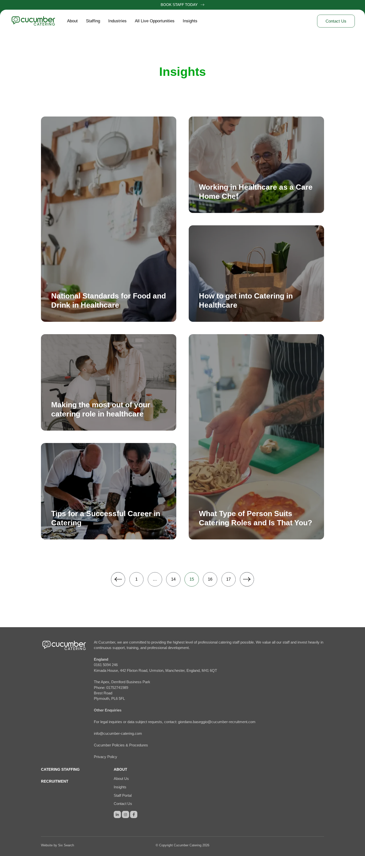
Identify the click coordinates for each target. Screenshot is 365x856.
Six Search (66, 845)
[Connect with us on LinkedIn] (117, 814)
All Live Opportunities (155, 21)
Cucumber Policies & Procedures (121, 745)
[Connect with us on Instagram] (125, 814)
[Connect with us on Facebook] (133, 814)
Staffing (93, 21)
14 (173, 579)
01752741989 (117, 688)
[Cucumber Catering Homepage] (36, 21)
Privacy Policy (105, 757)
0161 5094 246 (106, 665)
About (72, 21)
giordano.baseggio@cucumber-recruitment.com (217, 722)
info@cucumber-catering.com (118, 734)
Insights (190, 21)
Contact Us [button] (336, 21)
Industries (117, 21)
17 (228, 579)
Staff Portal (123, 795)
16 (210, 579)
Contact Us (123, 804)
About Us (121, 779)
